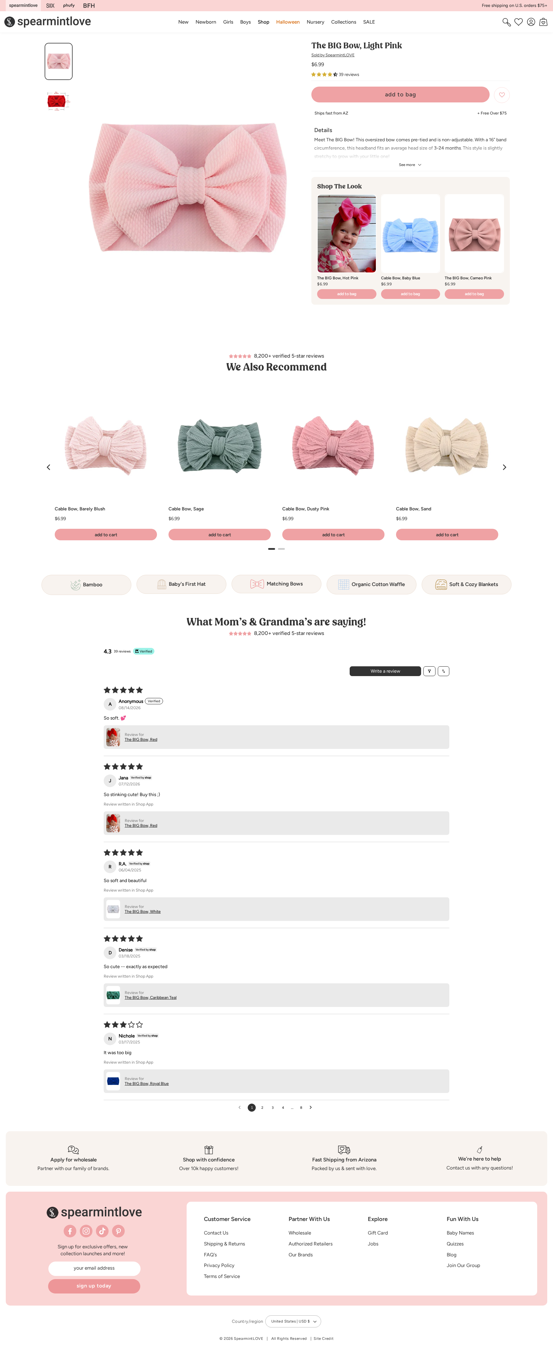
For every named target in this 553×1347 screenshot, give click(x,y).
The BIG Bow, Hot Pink (337, 278)
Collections (343, 22)
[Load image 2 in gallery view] (59, 101)
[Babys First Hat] (89, 5)
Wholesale (300, 1233)
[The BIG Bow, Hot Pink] (347, 233)
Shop (263, 22)
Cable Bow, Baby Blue (400, 278)
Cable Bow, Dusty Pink (305, 509)
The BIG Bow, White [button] (143, 911)
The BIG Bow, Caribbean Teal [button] (151, 997)
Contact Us (216, 1233)
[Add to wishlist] (502, 95)
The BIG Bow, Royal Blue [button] (147, 1083)
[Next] (504, 467)
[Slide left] (82, 191)
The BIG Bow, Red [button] (141, 739)
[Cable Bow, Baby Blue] (411, 233)
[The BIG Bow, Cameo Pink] (474, 233)
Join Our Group (463, 1265)
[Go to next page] (312, 1108)
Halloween (288, 22)
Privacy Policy (219, 1265)
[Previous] (49, 467)
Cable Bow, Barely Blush (80, 509)
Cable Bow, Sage (186, 509)
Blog (452, 1255)
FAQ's (210, 1255)
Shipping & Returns (224, 1244)
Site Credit (324, 1338)
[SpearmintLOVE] (23, 5)
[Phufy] (69, 5)
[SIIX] (50, 5)
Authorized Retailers (311, 1244)
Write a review (385, 671)
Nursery (315, 22)
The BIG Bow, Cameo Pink (468, 278)
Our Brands (301, 1255)
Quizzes (455, 1244)
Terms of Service (222, 1276)
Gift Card (378, 1233)
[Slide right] (293, 191)
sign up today (94, 1286)
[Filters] (429, 671)
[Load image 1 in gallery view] (59, 61)
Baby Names (460, 1233)
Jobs (373, 1244)
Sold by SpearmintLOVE (333, 55)
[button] (263, 21)
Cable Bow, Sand (413, 509)
